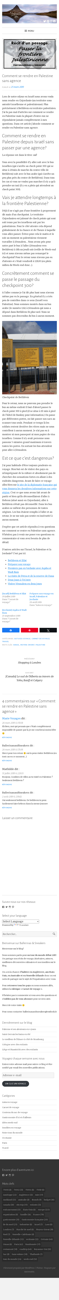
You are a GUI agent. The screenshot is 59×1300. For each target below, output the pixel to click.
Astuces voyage (22, 639)
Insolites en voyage (11, 1127)
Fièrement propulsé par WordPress (19, 1268)
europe (44, 1209)
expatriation (10, 1214)
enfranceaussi (11, 1209)
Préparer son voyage (19, 564)
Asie (39, 1195)
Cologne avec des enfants (14, 1044)
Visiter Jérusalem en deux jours (25, 583)
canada (8, 1205)
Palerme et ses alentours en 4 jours (19, 1029)
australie (23, 1200)
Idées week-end (9, 1122)
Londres (8, 1229)
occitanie (32, 1239)
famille (25, 1214)
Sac (6, 1254)
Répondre (7, 737)
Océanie (47, 1239)
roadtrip (26, 1249)
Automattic (29, 1271)
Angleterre (26, 1195)
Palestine (40, 645)
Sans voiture (19, 1254)
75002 (18, 1190)
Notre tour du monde (12, 1133)
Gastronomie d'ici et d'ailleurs (16, 1117)
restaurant (10, 1249)
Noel (6, 1234)
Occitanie (7, 1138)
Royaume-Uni (42, 1249)
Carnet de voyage (41, 639)
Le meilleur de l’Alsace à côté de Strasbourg (23, 1039)
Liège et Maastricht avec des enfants (20, 1049)
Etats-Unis (29, 1209)
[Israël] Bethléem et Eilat (14, 593)
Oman (7, 1244)
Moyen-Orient (27, 645)
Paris (4, 1143)
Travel (5, 642)
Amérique (9, 1195)
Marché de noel (25, 1229)
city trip (21, 1205)
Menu (31, 31)
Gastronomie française (35, 1219)
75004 (29, 1190)
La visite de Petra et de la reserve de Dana (31, 576)
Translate (24, 925)
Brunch (36, 1200)
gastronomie (11, 1219)
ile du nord (10, 1224)
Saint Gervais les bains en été (16, 1034)
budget (49, 1200)
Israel (16, 645)
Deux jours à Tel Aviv (19, 579)
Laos (48, 1224)
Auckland (9, 1200)
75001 (7, 1190)
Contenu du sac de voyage (15, 1112)
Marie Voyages (11, 718)
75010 (40, 1190)
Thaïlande (36, 1254)
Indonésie (26, 1224)
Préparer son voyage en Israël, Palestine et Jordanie (42, 596)
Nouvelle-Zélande (13, 1239)
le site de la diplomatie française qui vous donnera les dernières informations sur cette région (29, 488)
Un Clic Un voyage (15, 1084)
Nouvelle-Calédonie (23, 1234)
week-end (30, 1259)
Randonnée (32, 1244)
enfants (35, 1205)
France (38, 1214)
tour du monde (12, 1259)
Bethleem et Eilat (17, 560)
